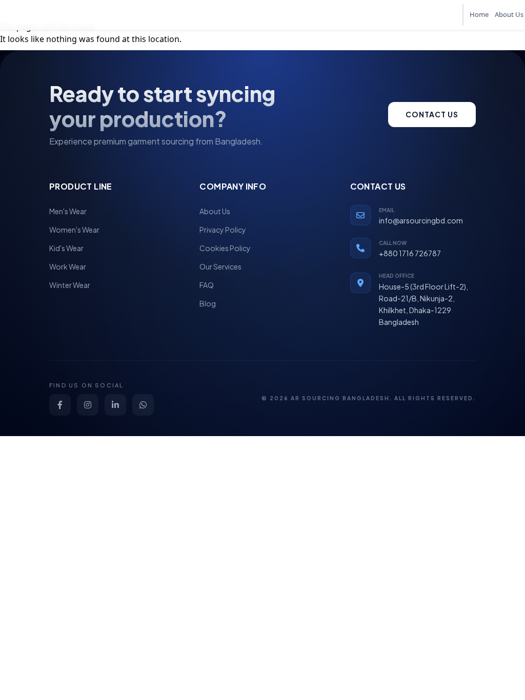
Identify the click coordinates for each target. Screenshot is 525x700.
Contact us (432, 114)
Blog (207, 303)
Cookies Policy (225, 248)
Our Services (220, 266)
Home (479, 14)
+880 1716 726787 (410, 253)
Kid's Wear (66, 248)
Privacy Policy (222, 229)
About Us (509, 14)
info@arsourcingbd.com (421, 220)
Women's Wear (74, 229)
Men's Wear (68, 211)
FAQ (206, 285)
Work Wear (67, 266)
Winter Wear (69, 285)
